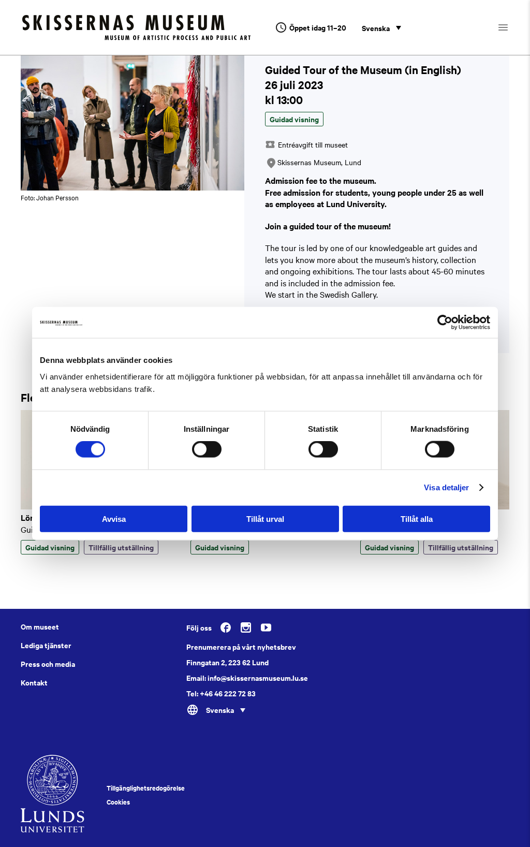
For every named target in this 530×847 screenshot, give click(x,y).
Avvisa (114, 518)
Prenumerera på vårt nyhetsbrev (241, 646)
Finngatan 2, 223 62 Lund (227, 662)
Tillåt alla (417, 518)
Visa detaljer (446, 487)
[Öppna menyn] (512, 27)
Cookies (118, 802)
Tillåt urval (265, 518)
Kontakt (34, 682)
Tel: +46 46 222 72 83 (221, 693)
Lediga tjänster (46, 645)
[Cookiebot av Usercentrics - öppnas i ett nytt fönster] (445, 322)
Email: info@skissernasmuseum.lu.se (247, 678)
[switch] (207, 449)
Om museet (40, 626)
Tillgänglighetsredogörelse (146, 788)
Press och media (48, 664)
